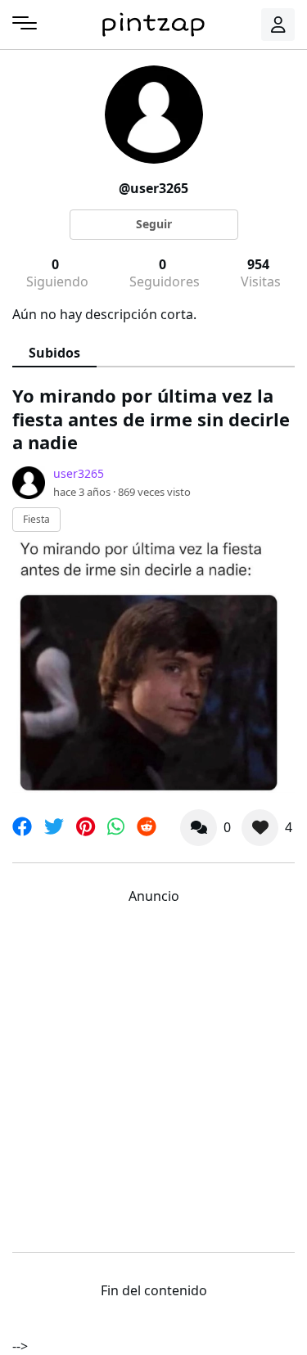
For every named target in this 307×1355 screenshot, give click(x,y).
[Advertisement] (153, 1074)
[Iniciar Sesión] (278, 24)
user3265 (78, 473)
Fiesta (36, 519)
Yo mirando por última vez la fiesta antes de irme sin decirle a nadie (151, 418)
